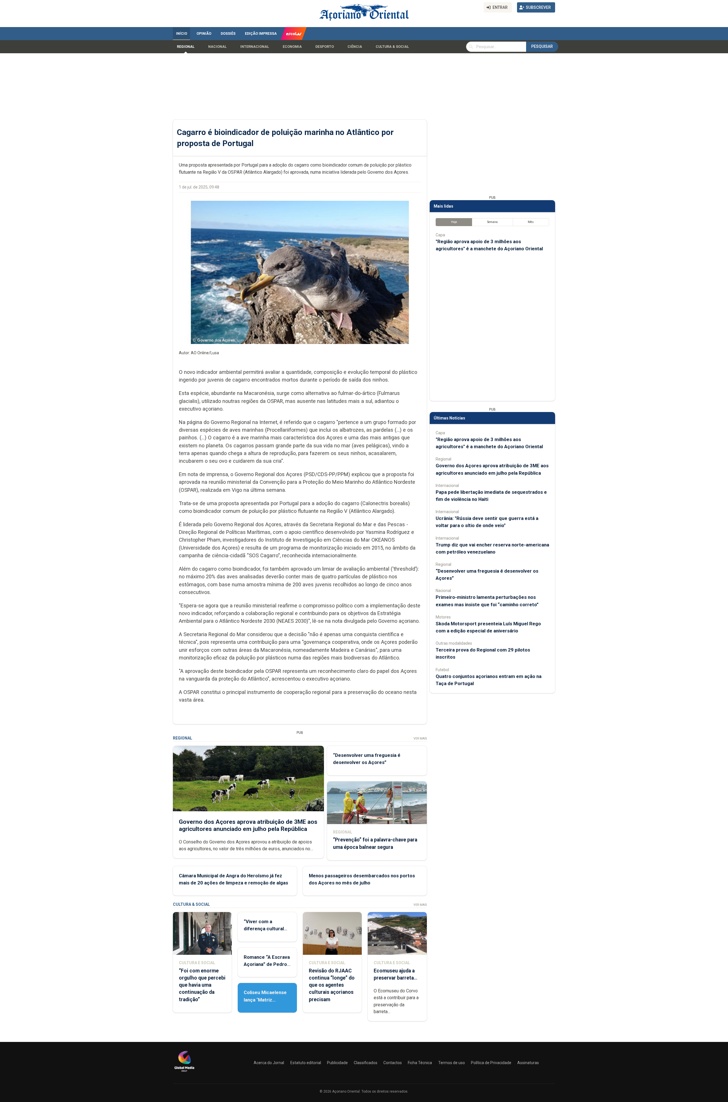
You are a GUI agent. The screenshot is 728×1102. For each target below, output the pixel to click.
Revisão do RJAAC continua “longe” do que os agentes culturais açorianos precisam (332, 985)
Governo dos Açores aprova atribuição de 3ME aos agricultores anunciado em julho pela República (248, 825)
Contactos (392, 1062)
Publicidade (337, 1062)
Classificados (365, 1062)
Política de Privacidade (491, 1062)
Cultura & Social (392, 47)
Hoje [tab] (454, 222)
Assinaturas (528, 1062)
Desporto (324, 47)
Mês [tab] (531, 222)
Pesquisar (542, 46)
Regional (186, 47)
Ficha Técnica (420, 1062)
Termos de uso (451, 1062)
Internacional (254, 47)
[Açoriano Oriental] (184, 1072)
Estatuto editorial (305, 1062)
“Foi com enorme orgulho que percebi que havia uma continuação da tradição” (202, 985)
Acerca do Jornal (269, 1062)
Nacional (217, 47)
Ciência (355, 47)
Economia (292, 47)
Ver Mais (420, 738)
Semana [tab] (492, 222)
